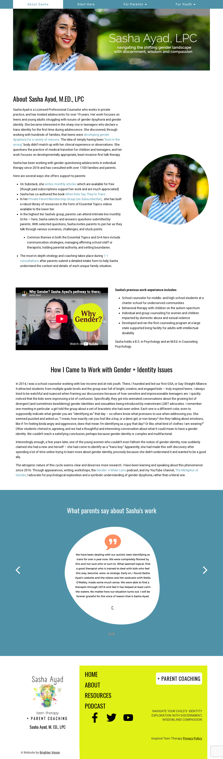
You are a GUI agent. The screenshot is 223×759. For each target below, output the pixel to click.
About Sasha (38, 4)
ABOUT (92, 684)
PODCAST (95, 705)
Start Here (86, 4)
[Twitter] (111, 718)
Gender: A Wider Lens (111, 470)
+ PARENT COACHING (179, 678)
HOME (91, 674)
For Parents (133, 4)
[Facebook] (95, 718)
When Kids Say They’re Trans (85, 194)
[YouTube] (128, 718)
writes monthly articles (60, 184)
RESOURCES (98, 695)
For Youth (184, 4)
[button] (18, 570)
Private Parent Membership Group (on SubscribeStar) (65, 199)
